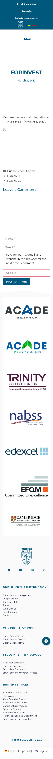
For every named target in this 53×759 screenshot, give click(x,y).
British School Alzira (13, 636)
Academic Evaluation (14, 712)
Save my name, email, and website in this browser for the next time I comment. (26, 259)
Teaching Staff (10, 602)
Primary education (12, 666)
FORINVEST (15, 176)
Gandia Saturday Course (15, 706)
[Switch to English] (34, 25)
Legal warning (10, 612)
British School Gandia (21, 171)
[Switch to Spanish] (29, 25)
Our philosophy (10, 598)
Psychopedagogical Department (20, 716)
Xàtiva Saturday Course (15, 702)
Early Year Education (13, 662)
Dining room (9, 696)
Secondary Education (14, 669)
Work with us (9, 608)
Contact (7, 615)
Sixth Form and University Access (20, 672)
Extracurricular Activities (15, 692)
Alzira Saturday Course (14, 699)
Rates (6, 605)
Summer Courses (12, 709)
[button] (46, 641)
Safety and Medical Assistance (18, 719)
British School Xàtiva (13, 643)
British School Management (17, 595)
